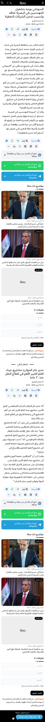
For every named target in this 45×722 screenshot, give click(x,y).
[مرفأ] (22, 3)
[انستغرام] (13, 718)
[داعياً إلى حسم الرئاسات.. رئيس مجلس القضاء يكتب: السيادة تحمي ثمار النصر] (22, 209)
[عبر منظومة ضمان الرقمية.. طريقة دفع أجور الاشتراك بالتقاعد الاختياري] (22, 286)
